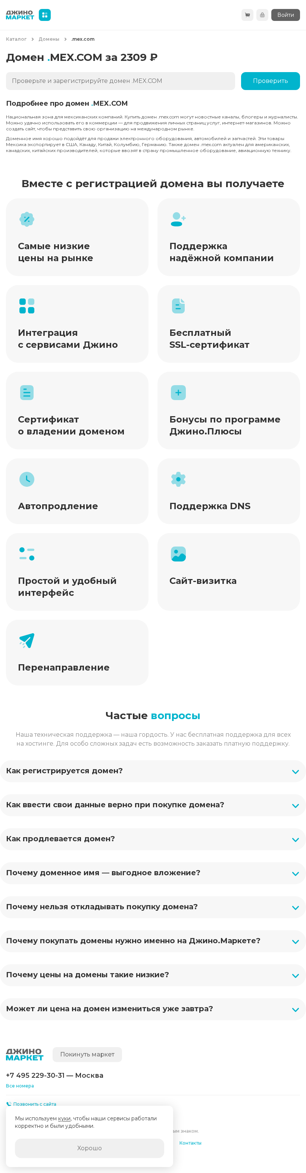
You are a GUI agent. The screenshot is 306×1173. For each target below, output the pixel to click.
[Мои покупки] (262, 15)
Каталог (16, 39)
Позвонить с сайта (34, 1104)
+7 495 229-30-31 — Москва (54, 1075)
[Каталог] (45, 15)
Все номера (20, 1086)
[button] (153, 771)
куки (64, 1118)
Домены (48, 39)
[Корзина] (247, 15)
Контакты (190, 1143)
